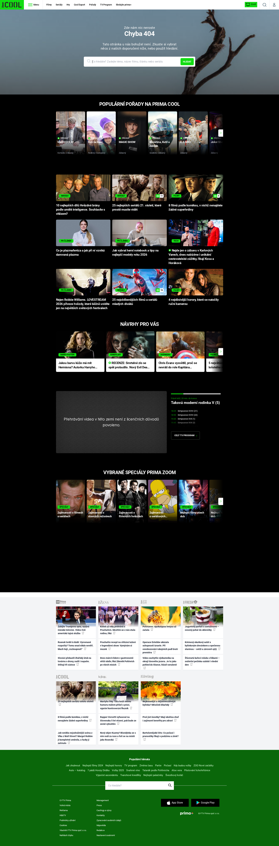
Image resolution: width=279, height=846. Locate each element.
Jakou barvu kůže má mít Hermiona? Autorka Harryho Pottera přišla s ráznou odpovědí (76, 365)
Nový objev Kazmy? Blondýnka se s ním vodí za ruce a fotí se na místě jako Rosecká (118, 736)
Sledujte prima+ (123, 4)
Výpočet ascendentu (107, 775)
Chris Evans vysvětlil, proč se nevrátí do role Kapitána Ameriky (178, 365)
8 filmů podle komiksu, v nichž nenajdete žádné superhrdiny (73, 719)
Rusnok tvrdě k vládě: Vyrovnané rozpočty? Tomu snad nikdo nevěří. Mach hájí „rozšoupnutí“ (75, 645)
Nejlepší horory (113, 765)
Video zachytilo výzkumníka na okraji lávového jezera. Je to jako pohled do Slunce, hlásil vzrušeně (160, 661)
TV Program (106, 4)
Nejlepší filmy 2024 (93, 765)
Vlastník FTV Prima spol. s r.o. (73, 830)
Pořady (92, 4)
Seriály (59, 4)
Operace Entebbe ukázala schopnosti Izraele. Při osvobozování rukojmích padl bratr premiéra (160, 647)
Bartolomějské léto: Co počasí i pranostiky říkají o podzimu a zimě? (161, 734)
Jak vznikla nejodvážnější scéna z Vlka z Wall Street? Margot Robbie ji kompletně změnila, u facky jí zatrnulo (75, 738)
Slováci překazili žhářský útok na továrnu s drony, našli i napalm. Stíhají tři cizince (74, 661)
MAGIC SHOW (127, 142)
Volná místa (65, 805)
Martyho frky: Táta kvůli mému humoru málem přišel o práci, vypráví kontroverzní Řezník (115, 705)
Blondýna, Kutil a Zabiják (160, 143)
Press (99, 805)
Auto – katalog (77, 770)
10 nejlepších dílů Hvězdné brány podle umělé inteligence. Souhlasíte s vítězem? (80, 210)
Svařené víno (133, 770)
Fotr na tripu (95, 142)
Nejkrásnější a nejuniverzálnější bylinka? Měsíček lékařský (159, 703)
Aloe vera (177, 770)
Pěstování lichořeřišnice (197, 770)
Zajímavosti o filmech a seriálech (70, 514)
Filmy (49, 4)
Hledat (187, 61)
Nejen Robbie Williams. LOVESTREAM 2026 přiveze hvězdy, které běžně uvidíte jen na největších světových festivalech (82, 304)
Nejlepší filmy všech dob (192, 514)
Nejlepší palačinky (153, 775)
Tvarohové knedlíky (130, 775)
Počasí (167, 765)
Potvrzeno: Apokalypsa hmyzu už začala (159, 628)
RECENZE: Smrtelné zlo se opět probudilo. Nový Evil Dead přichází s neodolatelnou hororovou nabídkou (128, 365)
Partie (158, 765)
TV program (130, 765)
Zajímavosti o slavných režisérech (100, 514)
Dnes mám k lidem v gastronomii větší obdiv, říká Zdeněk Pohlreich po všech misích (117, 661)
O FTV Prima (65, 800)
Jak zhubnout (73, 765)
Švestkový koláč (174, 775)
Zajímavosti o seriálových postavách (157, 514)
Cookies (63, 825)
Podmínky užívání (67, 820)
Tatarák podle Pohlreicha (155, 770)
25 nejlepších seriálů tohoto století (75, 701)
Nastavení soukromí (106, 835)
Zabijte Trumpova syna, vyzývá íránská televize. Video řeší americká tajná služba (73, 630)
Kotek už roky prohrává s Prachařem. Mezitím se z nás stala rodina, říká (117, 630)
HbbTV (63, 815)
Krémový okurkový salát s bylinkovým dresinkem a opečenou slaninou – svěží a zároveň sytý (202, 645)
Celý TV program (184, 435)
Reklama (64, 810)
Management (103, 800)
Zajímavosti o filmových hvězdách (131, 514)
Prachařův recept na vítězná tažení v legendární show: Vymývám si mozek (118, 645)
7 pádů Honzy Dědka (98, 770)
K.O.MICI (185, 142)
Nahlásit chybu (66, 835)
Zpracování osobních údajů (109, 820)
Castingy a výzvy (104, 810)
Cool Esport (79, 4)
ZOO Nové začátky (203, 765)
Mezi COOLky (65, 142)
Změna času (146, 765)
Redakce (101, 830)
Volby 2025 (118, 770)
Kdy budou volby (182, 765)
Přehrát (64, 138)
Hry (68, 4)
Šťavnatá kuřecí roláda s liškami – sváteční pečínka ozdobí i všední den (202, 661)
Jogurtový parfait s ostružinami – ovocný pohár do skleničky (202, 628)
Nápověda (101, 825)
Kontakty (101, 815)
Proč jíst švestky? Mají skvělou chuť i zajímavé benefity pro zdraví (161, 719)
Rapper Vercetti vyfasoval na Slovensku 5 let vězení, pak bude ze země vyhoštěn (118, 720)
